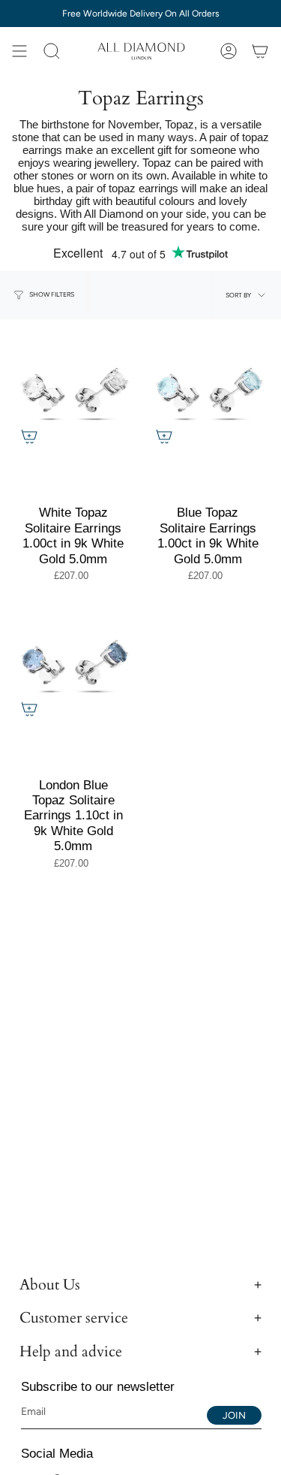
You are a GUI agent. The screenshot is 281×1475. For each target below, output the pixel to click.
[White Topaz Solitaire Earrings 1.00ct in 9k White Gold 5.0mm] (73, 392)
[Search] (51, 51)
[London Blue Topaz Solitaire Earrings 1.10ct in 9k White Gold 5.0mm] (73, 664)
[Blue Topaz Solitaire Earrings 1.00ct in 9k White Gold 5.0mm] (208, 392)
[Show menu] (19, 51)
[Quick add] (29, 436)
